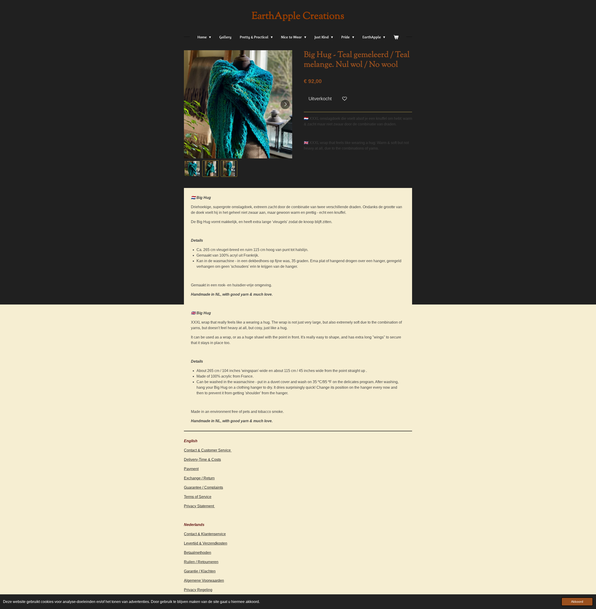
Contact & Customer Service (208, 450)
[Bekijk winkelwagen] (396, 37)
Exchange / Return (199, 478)
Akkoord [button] (577, 601)
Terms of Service (197, 497)
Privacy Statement (199, 506)
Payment (191, 469)
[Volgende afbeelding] (285, 104)
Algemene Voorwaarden (204, 580)
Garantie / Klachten (200, 571)
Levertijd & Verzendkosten (205, 543)
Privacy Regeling (198, 590)
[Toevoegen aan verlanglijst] (344, 98)
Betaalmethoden (197, 553)
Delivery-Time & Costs (202, 460)
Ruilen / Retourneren (201, 562)
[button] (192, 168)
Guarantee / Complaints (203, 487)
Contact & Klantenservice (205, 534)
